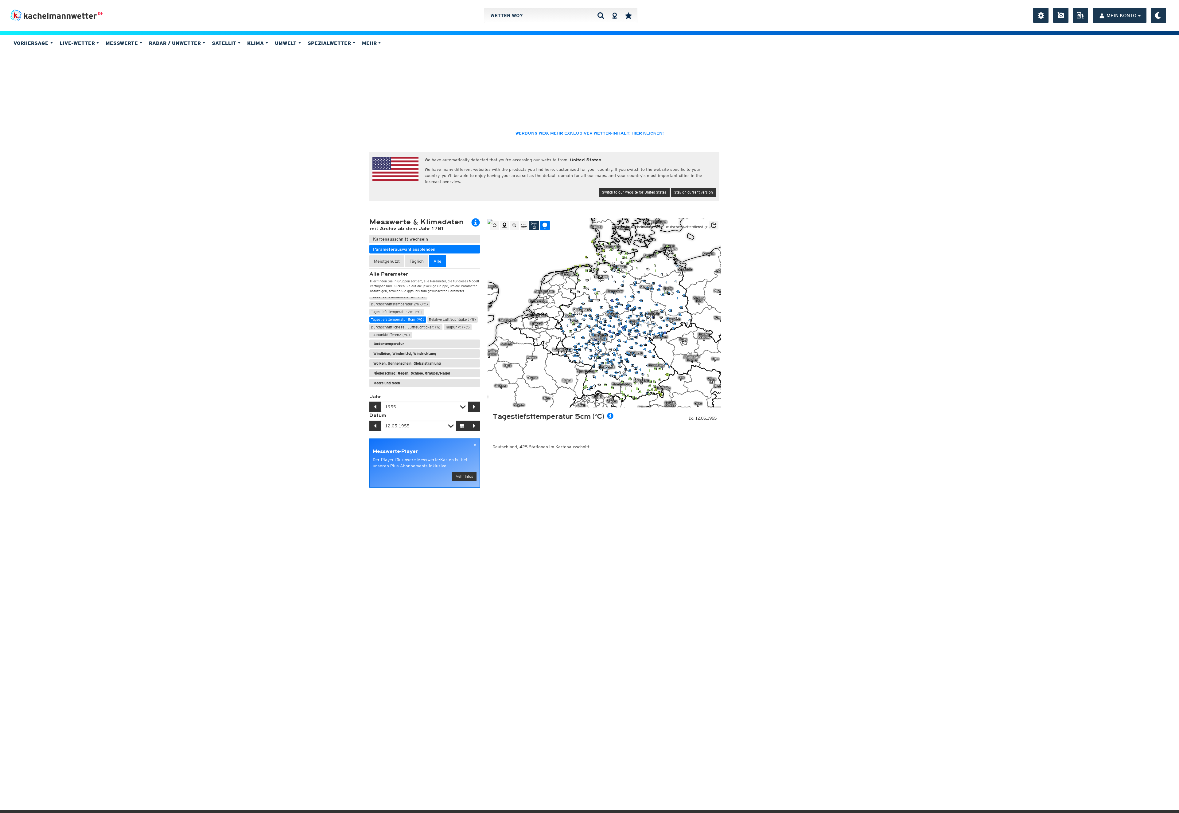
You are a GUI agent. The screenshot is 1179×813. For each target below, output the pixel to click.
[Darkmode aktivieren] (1158, 15)
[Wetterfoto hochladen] (1060, 15)
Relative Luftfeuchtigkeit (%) (452, 319)
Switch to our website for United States (634, 192)
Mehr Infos (464, 476)
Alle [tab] (438, 261)
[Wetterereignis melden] (1080, 15)
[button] (713, 225)
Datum (377, 415)
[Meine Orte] (628, 15)
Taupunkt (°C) (457, 327)
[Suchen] (600, 15)
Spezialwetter (330, 43)
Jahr (375, 396)
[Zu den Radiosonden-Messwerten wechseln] (545, 225)
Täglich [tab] (417, 261)
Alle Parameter (388, 274)
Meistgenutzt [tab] (387, 261)
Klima (256, 43)
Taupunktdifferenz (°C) (391, 334)
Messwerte (122, 43)
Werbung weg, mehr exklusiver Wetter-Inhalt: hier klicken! (589, 133)
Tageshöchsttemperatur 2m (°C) (398, 296)
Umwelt (286, 43)
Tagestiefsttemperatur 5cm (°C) (398, 319)
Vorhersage (32, 43)
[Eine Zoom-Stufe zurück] (514, 225)
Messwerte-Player (395, 451)
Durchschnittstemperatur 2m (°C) (399, 304)
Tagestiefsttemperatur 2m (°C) (397, 311)
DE (100, 13)
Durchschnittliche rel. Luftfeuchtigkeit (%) (406, 327)
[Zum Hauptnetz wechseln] (534, 225)
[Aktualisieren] (494, 225)
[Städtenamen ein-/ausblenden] (524, 225)
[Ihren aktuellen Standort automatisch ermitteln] (614, 15)
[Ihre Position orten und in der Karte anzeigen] (504, 225)
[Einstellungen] (1041, 15)
